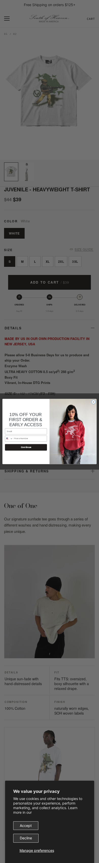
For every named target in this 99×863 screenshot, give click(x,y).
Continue (26, 447)
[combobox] (9, 438)
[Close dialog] (93, 402)
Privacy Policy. (45, 812)
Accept (26, 825)
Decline (26, 838)
